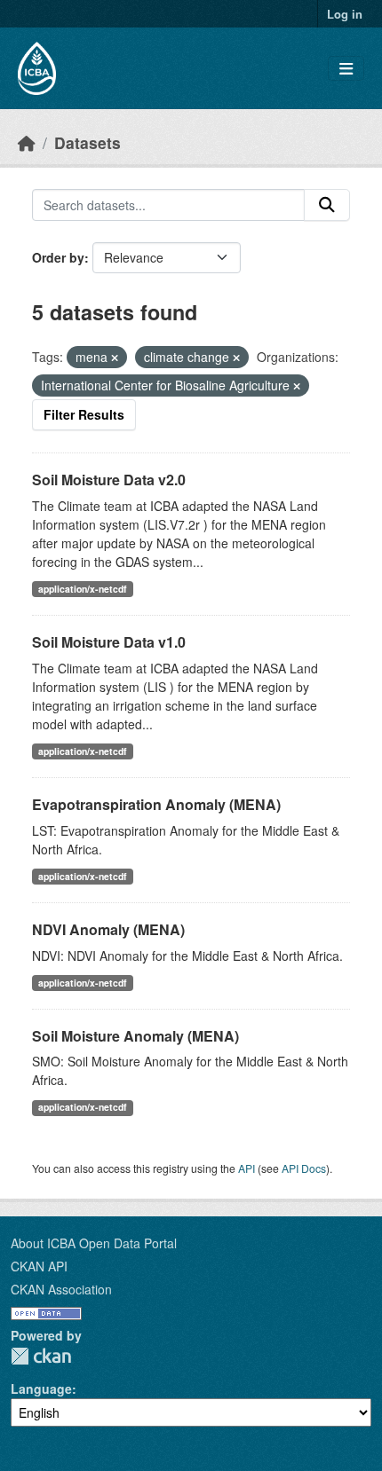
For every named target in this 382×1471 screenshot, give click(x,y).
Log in (344, 13)
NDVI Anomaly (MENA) (108, 929)
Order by (58, 257)
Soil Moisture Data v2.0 (109, 479)
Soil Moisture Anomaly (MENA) (135, 1036)
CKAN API (39, 1266)
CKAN (41, 1356)
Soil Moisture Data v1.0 (109, 642)
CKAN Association (61, 1289)
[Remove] (114, 357)
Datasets (87, 142)
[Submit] (327, 205)
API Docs (304, 1168)
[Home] (27, 142)
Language (41, 1388)
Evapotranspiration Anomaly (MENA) (156, 804)
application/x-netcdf (82, 588)
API (246, 1168)
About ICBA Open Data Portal (94, 1243)
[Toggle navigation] (346, 69)
